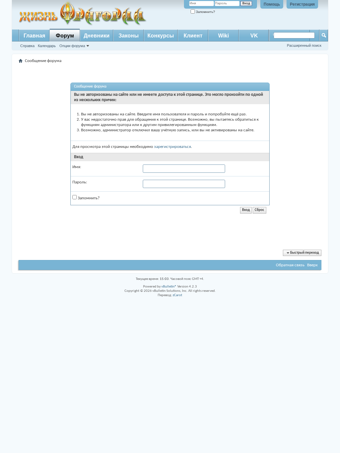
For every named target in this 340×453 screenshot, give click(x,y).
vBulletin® (169, 287)
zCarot (177, 295)
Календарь (47, 46)
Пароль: (79, 182)
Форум (65, 35)
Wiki (223, 35)
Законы (129, 35)
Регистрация (302, 4)
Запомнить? (205, 12)
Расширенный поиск (304, 45)
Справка (27, 46)
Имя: (76, 167)
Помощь (272, 4)
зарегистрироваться (172, 147)
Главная (34, 35)
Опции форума (72, 46)
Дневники (97, 35)
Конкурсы (160, 35)
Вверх (312, 265)
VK (254, 35)
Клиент (193, 35)
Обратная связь (290, 265)
